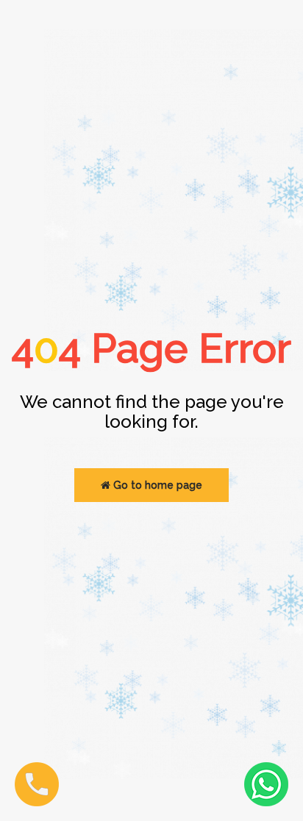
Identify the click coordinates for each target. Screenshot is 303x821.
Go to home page (156, 485)
